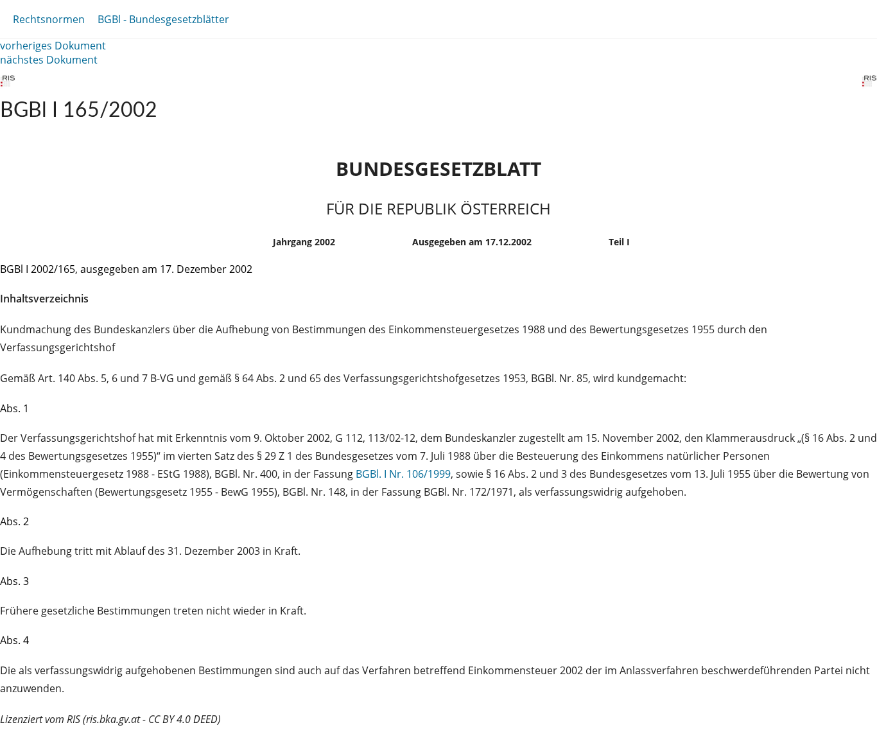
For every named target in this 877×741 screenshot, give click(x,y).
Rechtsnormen (49, 19)
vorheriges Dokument (53, 46)
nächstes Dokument (49, 60)
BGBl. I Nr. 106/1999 (403, 474)
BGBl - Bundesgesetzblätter (163, 19)
